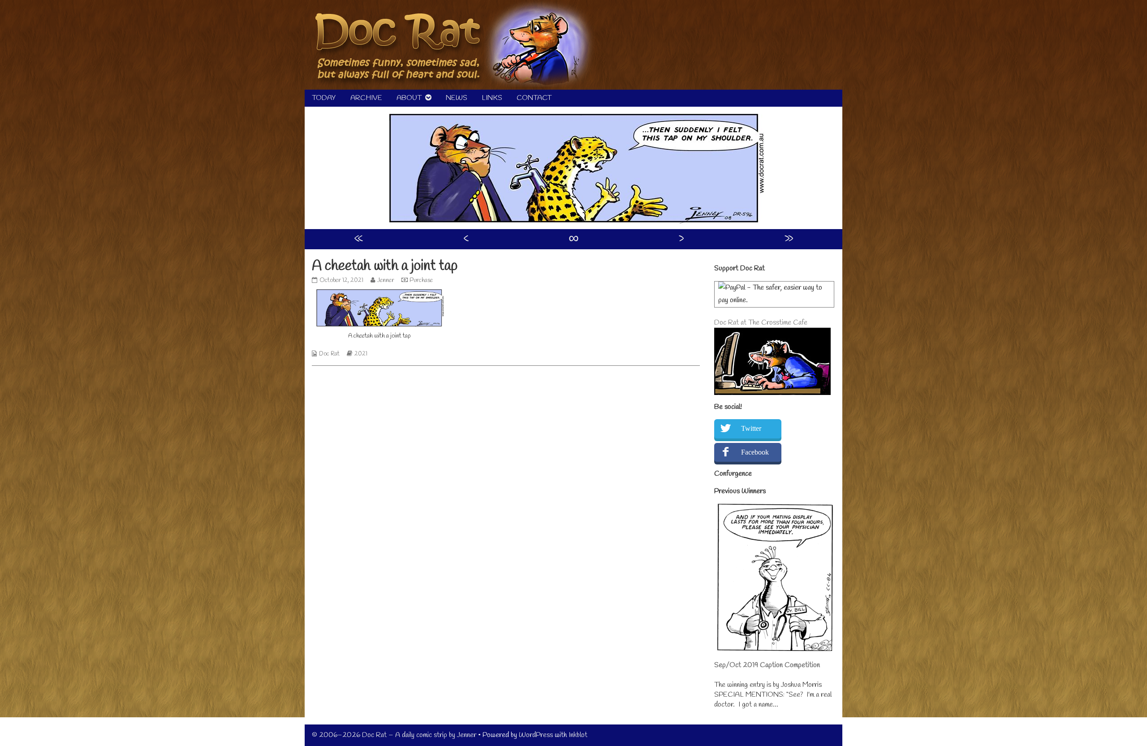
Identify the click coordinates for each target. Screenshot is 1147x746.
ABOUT (409, 98)
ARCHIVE (366, 98)
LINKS (492, 98)
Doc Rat (329, 354)
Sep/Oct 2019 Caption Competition (767, 665)
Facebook (755, 452)
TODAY (324, 98)
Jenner (385, 280)
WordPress (536, 735)
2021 (360, 354)
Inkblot (578, 735)
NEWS (456, 98)
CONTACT (534, 98)
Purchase (421, 280)
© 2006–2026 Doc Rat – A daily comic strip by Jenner (394, 735)
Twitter (751, 428)
